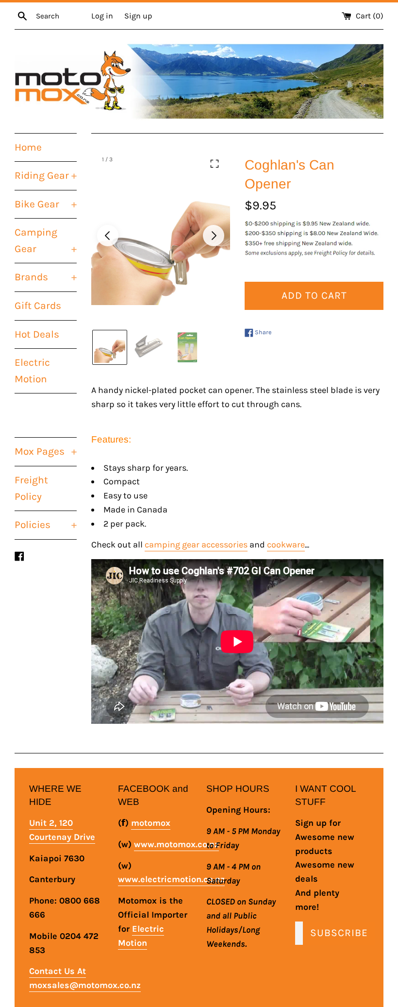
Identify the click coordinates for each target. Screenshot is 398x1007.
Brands (46, 277)
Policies (46, 524)
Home (28, 147)
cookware (286, 544)
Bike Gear (46, 204)
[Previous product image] (107, 235)
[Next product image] (213, 235)
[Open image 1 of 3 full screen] (160, 236)
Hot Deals (37, 334)
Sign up (138, 15)
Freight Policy (31, 488)
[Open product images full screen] (214, 163)
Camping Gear (46, 240)
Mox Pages (46, 451)
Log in (102, 15)
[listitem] (109, 347)
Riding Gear (46, 175)
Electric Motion (32, 371)
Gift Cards (38, 305)
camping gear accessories (196, 544)
